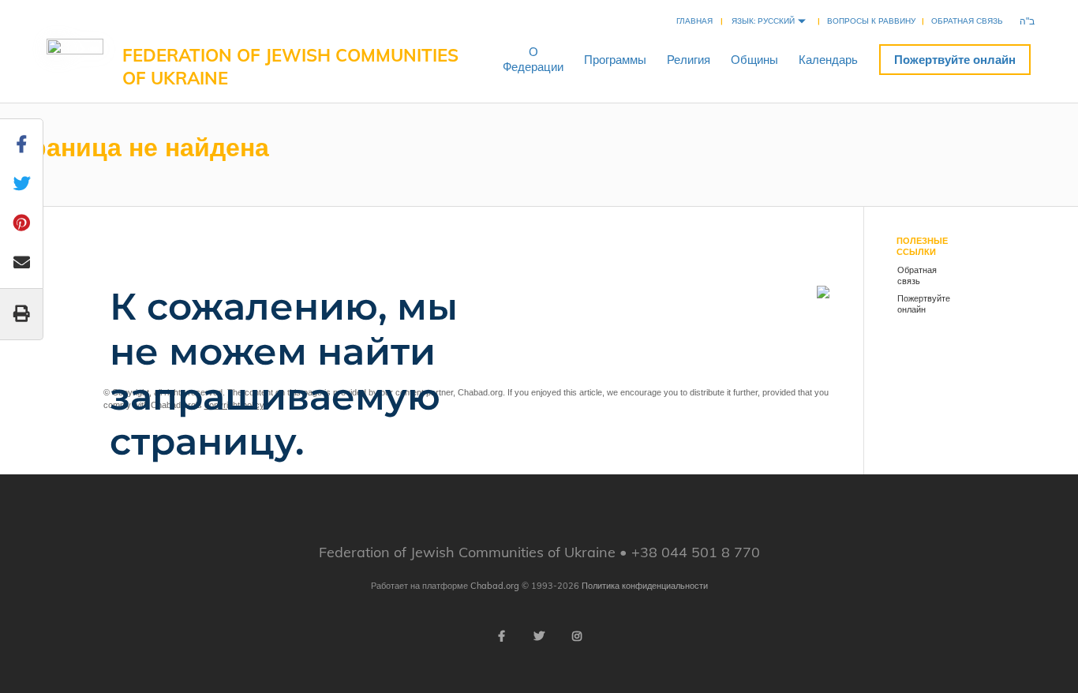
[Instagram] (577, 636)
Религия (688, 59)
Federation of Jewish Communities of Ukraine (290, 66)
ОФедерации (533, 59)
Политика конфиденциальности (645, 585)
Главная (694, 21)
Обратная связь (967, 21)
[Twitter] (539, 636)
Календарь (828, 59)
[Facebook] (501, 636)
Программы (615, 59)
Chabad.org (494, 585)
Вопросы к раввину (871, 21)
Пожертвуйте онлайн (955, 59)
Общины (754, 59)
